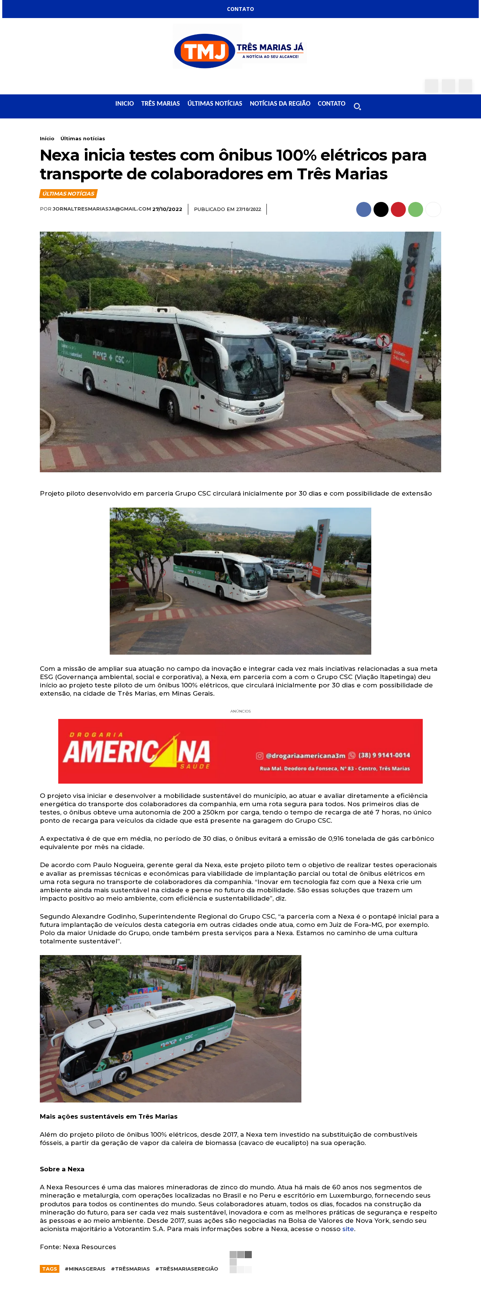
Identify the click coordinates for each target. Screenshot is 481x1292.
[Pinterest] (398, 209)
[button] (357, 106)
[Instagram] (448, 86)
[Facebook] (431, 86)
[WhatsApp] (465, 86)
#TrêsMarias (130, 1269)
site (348, 1229)
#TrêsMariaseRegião (186, 1269)
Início (47, 138)
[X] (381, 209)
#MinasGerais (85, 1269)
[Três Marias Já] (240, 49)
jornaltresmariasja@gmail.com (102, 209)
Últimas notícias (83, 138)
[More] (433, 209)
